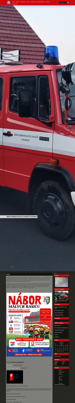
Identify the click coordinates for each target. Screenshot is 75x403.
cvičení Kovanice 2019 (59, 310)
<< (55, 343)
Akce (28, 1)
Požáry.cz (56, 334)
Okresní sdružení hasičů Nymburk (61, 327)
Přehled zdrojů (57, 356)
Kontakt (47, 1)
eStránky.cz (57, 336)
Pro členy (14, 4)
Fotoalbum (33, 1)
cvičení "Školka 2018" (59, 312)
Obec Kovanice (10, 365)
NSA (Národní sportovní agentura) (13, 368)
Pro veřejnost (40, 1)
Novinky (18, 1)
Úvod (13, 1)
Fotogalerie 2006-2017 (59, 315)
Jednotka (23, 1)
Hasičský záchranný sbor (59, 330)
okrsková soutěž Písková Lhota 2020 (61, 308)
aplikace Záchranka (58, 332)
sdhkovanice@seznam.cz (60, 384)
